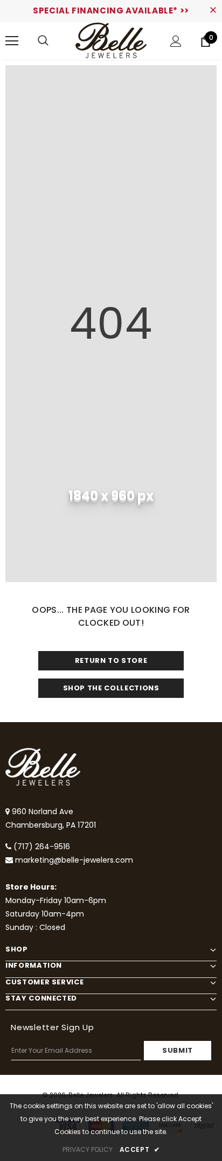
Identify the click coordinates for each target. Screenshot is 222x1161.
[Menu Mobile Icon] (11, 40)
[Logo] (111, 40)
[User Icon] (176, 41)
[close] (212, 10)
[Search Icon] (43, 41)
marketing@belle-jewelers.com (74, 860)
